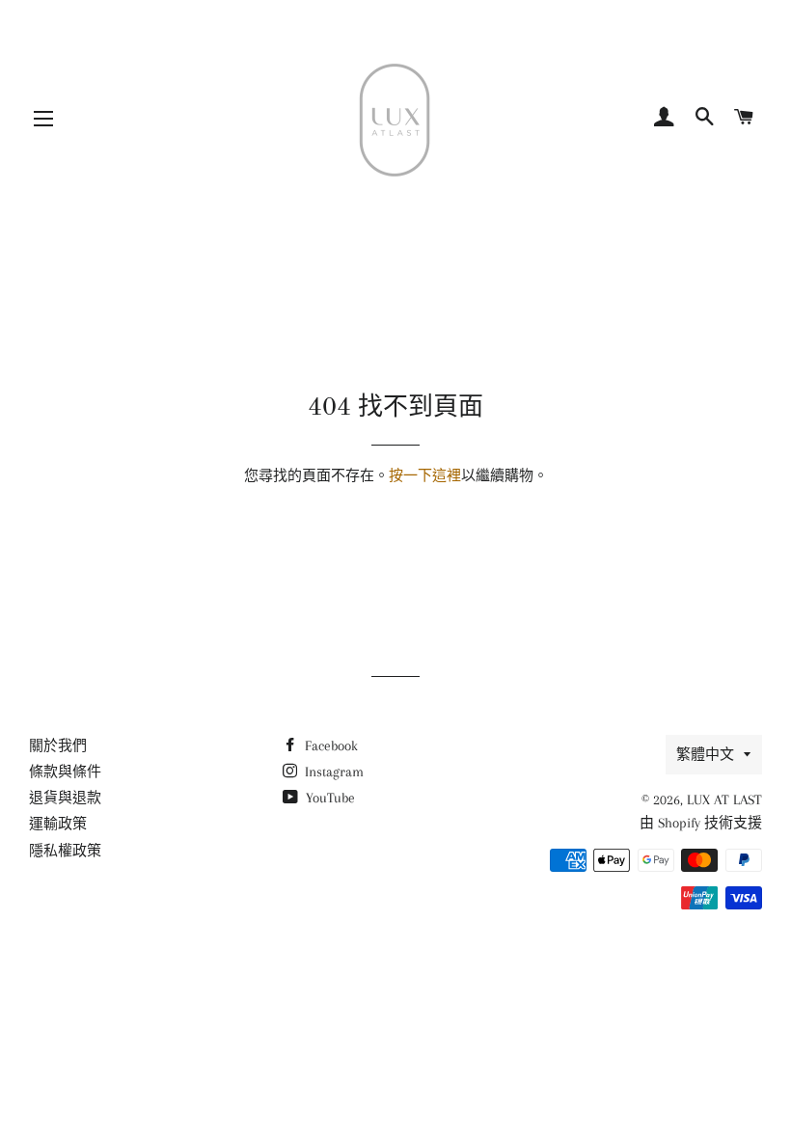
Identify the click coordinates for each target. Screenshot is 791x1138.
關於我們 (58, 745)
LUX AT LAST (724, 799)
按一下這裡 (425, 475)
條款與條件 (65, 771)
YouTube (328, 797)
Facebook (329, 745)
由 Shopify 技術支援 (701, 822)
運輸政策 (58, 823)
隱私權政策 (65, 850)
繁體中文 (705, 754)
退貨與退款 (65, 797)
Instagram (332, 771)
